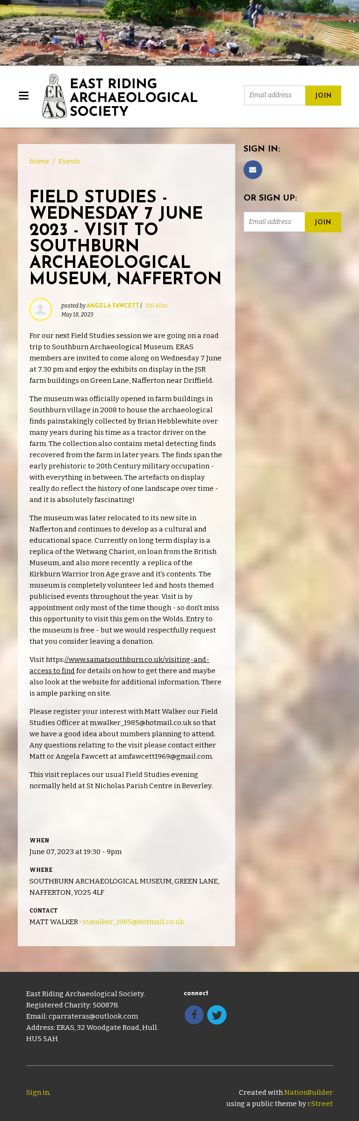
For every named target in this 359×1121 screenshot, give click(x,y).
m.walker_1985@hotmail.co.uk (133, 922)
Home (39, 161)
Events (69, 161)
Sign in (37, 1092)
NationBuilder (308, 1092)
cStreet (320, 1103)
